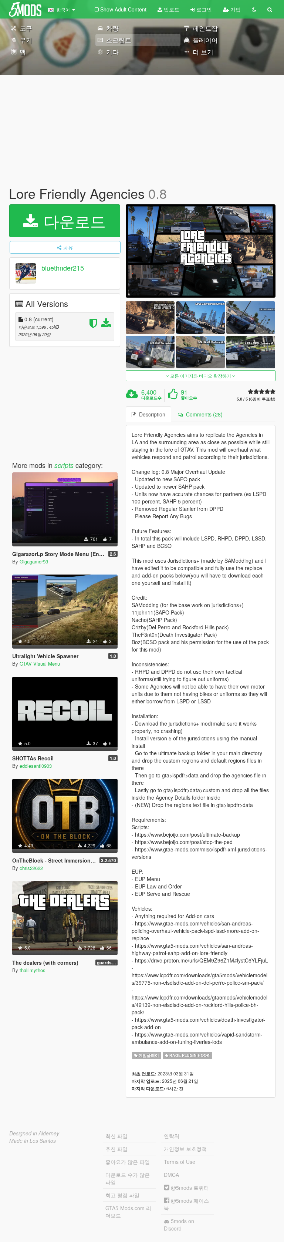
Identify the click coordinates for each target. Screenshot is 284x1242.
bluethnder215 (62, 267)
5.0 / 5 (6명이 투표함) (256, 399)
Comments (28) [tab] (203, 414)
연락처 (171, 1135)
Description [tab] (150, 414)
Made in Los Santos (32, 1140)
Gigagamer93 (34, 561)
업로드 (170, 9)
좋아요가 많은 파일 (127, 1161)
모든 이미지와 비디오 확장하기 (200, 375)
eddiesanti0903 (36, 765)
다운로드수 (151, 398)
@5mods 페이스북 (186, 1204)
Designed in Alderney (34, 1133)
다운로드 (72, 221)
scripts (64, 465)
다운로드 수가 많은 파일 (127, 1178)
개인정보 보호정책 (185, 1148)
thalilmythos (32, 970)
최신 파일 (116, 1135)
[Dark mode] (254, 9)
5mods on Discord (179, 1224)
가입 (235, 9)
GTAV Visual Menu (40, 663)
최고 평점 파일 (122, 1195)
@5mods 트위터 (189, 1187)
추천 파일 (116, 1148)
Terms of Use (179, 1161)
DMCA (171, 1174)
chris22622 (31, 867)
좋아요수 (189, 398)
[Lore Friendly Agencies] (200, 251)
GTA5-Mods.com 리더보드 (128, 1211)
